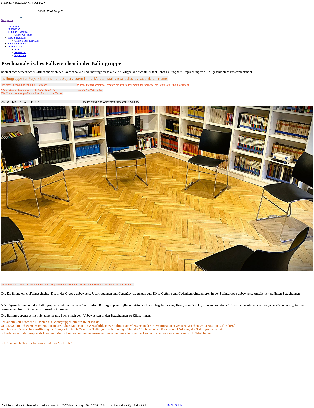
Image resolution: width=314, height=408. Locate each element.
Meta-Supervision (17, 37)
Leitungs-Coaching (18, 31)
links (16, 49)
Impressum (20, 55)
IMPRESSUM (175, 405)
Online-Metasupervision (26, 40)
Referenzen (20, 52)
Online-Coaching (23, 34)
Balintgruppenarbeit (18, 43)
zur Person (13, 26)
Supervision (14, 28)
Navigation (7, 20)
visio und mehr (15, 46)
